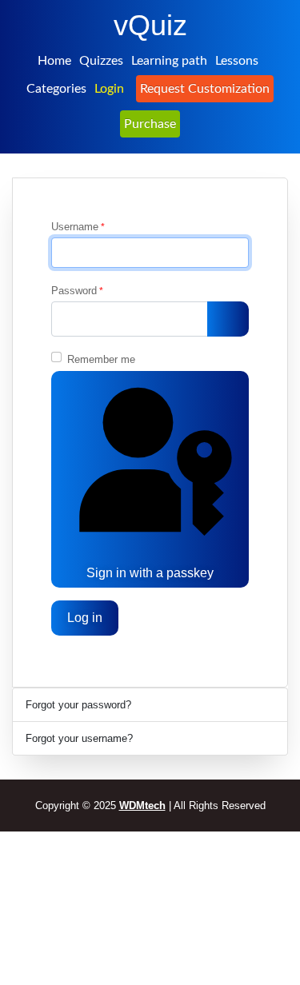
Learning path (169, 60)
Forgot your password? (78, 705)
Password (77, 291)
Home (54, 60)
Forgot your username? (79, 738)
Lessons (236, 60)
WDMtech (142, 806)
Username (78, 227)
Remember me (101, 359)
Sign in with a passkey (150, 573)
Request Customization (205, 88)
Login (109, 88)
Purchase (150, 124)
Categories (56, 88)
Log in (84, 617)
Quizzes (101, 60)
